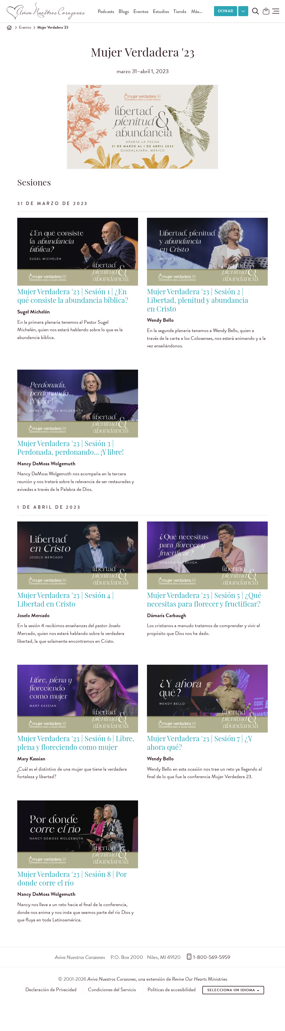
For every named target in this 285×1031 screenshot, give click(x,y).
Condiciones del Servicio (112, 989)
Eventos (140, 11)
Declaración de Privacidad (51, 989)
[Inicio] (9, 27)
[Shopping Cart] (266, 11)
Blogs (124, 11)
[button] (275, 11)
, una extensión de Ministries (157, 979)
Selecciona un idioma (231, 990)
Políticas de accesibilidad (172, 989)
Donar (225, 11)
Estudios (161, 11)
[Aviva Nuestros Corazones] (46, 11)
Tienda (179, 11)
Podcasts (106, 11)
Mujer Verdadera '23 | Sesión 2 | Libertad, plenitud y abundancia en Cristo (197, 301)
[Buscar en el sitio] (255, 11)
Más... (196, 11)
